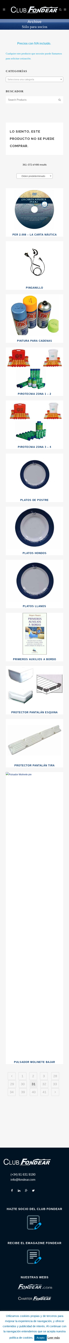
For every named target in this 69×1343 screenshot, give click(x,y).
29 (12, 1084)
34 (12, 1092)
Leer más (54, 1337)
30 (23, 1084)
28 (55, 1076)
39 (23, 1092)
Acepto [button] (40, 1337)
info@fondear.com (23, 1179)
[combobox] (34, 79)
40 (34, 1092)
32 (44, 1084)
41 (44, 1092)
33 (55, 1084)
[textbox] (34, 79)
